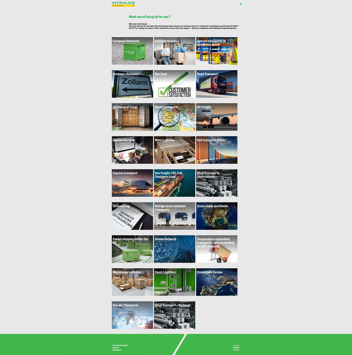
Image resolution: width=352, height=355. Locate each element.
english (236, 347)
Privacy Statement (120, 345)
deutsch (236, 345)
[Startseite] (124, 4)
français (236, 349)
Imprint (116, 347)
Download (117, 350)
